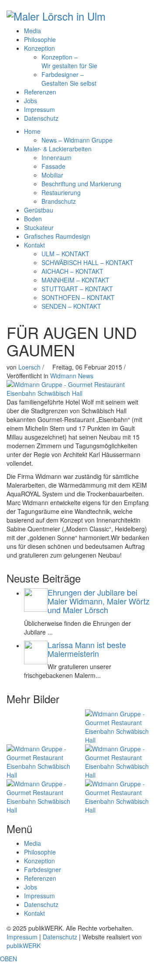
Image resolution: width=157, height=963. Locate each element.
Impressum (39, 109)
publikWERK (24, 945)
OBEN (8, 958)
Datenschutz (41, 118)
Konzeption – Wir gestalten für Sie (69, 61)
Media (32, 30)
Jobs (30, 100)
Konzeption (39, 48)
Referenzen (40, 91)
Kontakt (34, 913)
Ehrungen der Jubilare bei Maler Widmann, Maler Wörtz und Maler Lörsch (99, 600)
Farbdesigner (42, 869)
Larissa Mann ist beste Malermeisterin (87, 649)
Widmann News (71, 375)
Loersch (30, 367)
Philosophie (40, 39)
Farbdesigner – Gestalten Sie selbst (68, 78)
